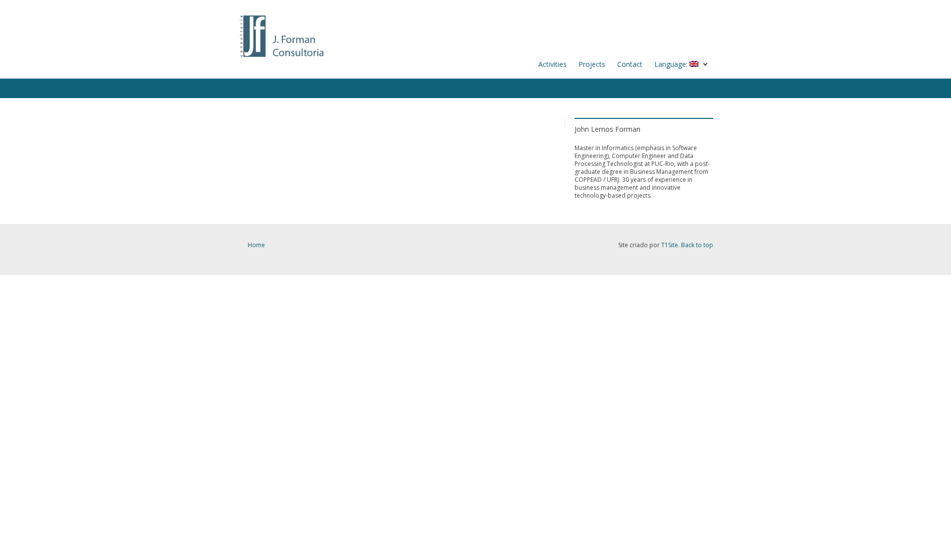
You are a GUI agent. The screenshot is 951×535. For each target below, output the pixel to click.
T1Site (669, 245)
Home (256, 245)
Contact (629, 64)
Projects (592, 64)
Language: (671, 64)
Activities (552, 64)
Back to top (697, 245)
